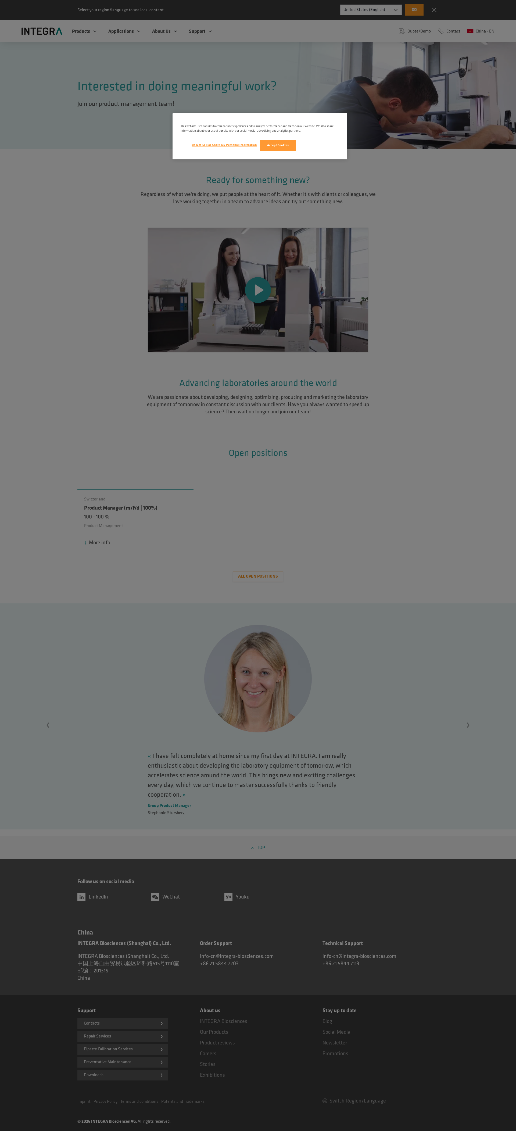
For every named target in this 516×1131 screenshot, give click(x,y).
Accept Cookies (278, 145)
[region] (260, 136)
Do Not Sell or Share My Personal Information (224, 145)
